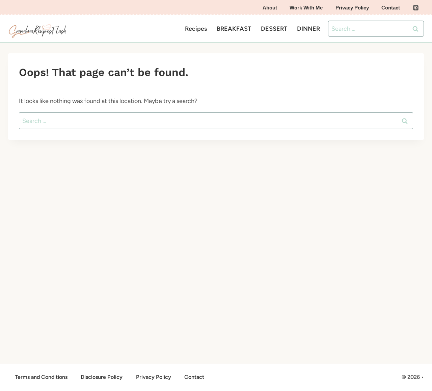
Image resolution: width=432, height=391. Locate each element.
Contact (390, 7)
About (270, 7)
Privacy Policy (352, 7)
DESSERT (274, 28)
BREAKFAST (234, 28)
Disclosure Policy (102, 377)
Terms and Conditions (41, 377)
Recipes (196, 28)
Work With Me (306, 7)
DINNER (308, 28)
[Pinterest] (416, 8)
